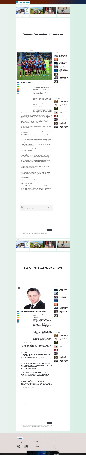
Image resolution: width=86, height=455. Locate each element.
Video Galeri (37, 439)
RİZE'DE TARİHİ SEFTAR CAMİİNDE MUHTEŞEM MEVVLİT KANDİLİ (62, 123)
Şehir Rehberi (55, 447)
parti (39, 338)
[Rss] (24, 442)
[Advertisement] (12, 18)
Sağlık (53, 2)
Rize (33, 2)
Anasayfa (18, 5)
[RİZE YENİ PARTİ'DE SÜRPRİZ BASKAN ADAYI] (34, 297)
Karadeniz (35, 2)
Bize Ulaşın (37, 446)
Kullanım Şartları (26, 445)
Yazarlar (37, 441)
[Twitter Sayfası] (18, 442)
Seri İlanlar (54, 446)
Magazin (56, 2)
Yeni (34, 314)
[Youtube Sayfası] (21, 442)
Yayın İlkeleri (18, 446)
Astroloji (63, 443)
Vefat (50, 2)
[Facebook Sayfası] (17, 442)
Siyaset (42, 2)
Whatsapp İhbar (26, 446)
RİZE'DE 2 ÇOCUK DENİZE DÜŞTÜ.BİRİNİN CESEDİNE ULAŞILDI (63, 116)
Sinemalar (54, 445)
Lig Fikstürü (54, 443)
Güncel (45, 449)
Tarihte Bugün (55, 444)
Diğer (63, 2)
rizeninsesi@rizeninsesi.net (30, 208)
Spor (48, 2)
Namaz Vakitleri (55, 441)
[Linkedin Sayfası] (23, 442)
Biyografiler (63, 441)
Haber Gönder (26, 447)
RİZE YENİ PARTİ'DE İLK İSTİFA (63, 101)
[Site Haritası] (26, 442)
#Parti (26, 403)
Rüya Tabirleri (64, 442)
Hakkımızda (18, 445)
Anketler (63, 440)
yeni (33, 362)
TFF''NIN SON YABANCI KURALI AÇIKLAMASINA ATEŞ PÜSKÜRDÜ (63, 74)
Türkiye (39, 2)
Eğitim (45, 2)
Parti (36, 314)
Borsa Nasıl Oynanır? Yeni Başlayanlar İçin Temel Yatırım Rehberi (63, 70)
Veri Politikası (18, 447)
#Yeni (24, 403)
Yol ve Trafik (54, 440)
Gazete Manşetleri (55, 448)
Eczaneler (54, 442)
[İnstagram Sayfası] (20, 442)
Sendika (59, 2)
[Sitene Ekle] (28, 442)
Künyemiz (37, 444)
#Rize (21, 403)
